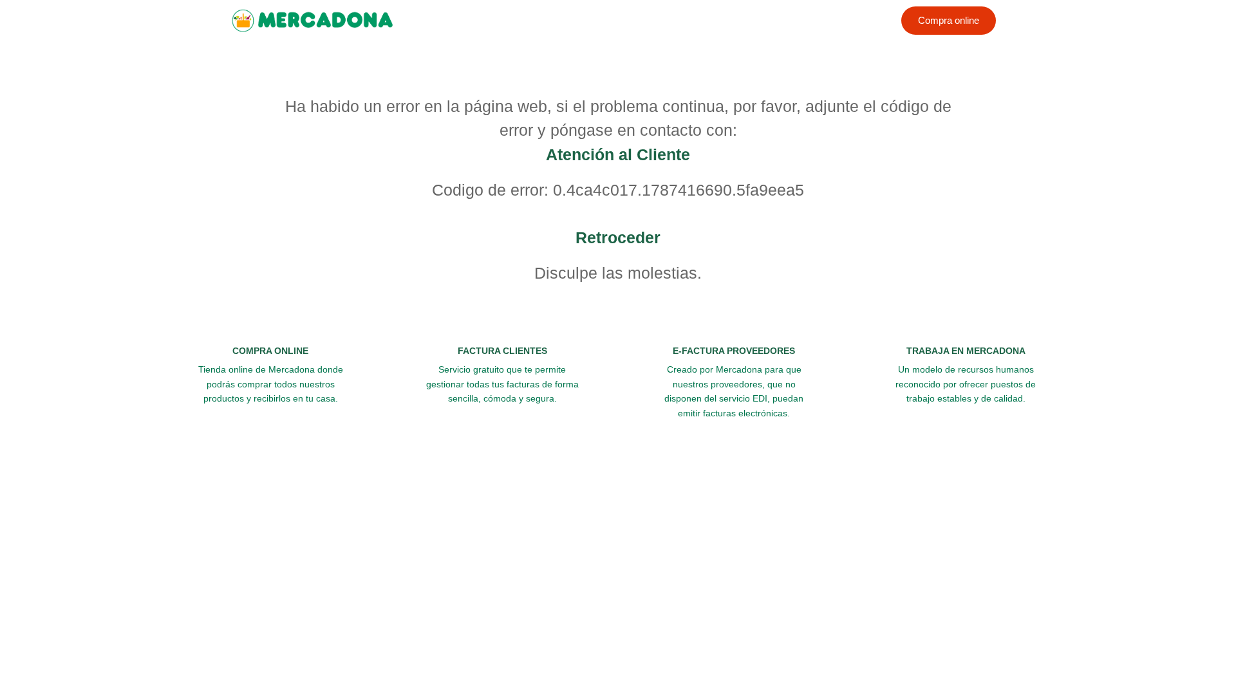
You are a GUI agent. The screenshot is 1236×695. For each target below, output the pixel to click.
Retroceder (618, 237)
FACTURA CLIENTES (502, 351)
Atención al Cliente (618, 154)
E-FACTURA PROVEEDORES (734, 351)
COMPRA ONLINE (270, 351)
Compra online (948, 20)
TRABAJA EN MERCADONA (965, 351)
